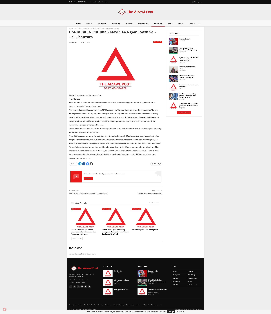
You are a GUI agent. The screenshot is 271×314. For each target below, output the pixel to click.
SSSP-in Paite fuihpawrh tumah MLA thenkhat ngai (88, 194)
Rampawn (129, 23)
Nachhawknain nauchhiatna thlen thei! (188, 86)
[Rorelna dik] (108, 273)
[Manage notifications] (4, 309)
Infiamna (89, 23)
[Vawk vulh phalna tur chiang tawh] (146, 218)
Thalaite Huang (143, 23)
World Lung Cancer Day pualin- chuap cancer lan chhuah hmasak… (187, 95)
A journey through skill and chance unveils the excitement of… (188, 59)
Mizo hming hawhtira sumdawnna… (121, 281)
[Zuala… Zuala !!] (173, 41)
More (191, 23)
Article (170, 23)
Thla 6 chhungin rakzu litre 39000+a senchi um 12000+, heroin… (188, 105)
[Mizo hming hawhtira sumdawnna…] (108, 282)
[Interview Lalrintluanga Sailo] (173, 69)
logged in (80, 254)
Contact (107, 2)
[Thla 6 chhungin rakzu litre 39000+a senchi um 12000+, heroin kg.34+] (173, 106)
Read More (180, 312)
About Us (101, 2)
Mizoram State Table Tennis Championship (186, 76)
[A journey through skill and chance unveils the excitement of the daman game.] (173, 59)
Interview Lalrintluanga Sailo (187, 67)
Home (78, 23)
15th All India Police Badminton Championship (188, 49)
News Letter (93, 2)
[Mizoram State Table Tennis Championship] (173, 78)
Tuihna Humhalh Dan (121, 289)
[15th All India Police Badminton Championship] (173, 50)
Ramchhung (116, 23)
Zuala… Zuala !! (184, 39)
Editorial (181, 23)
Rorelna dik (118, 271)
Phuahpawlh (102, 23)
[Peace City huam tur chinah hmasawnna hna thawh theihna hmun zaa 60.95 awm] (85, 218)
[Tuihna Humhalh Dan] (108, 291)
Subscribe (88, 179)
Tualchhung (158, 23)
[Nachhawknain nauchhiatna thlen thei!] (173, 87)
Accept (171, 312)
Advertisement (192, 285)
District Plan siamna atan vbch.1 (150, 194)
